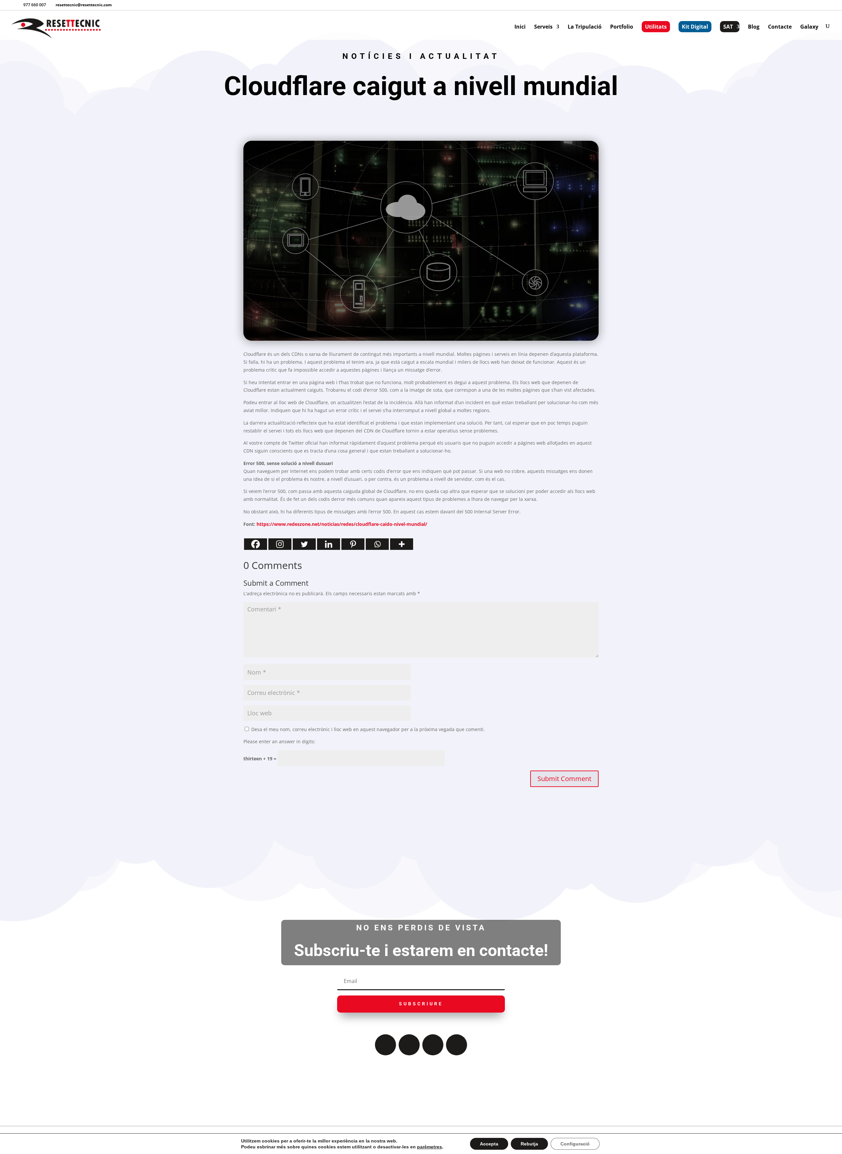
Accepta (489, 1143)
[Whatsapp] (377, 544)
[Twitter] (304, 544)
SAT (728, 26)
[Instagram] (279, 544)
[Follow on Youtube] (456, 1044)
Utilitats (656, 26)
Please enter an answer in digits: (279, 741)
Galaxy (809, 27)
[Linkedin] (328, 544)
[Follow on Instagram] (432, 1044)
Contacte (780, 27)
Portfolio (621, 27)
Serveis (543, 27)
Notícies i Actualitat (421, 56)
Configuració (575, 1143)
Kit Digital (695, 26)
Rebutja (529, 1143)
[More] (401, 544)
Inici (520, 27)
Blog (753, 27)
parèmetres (429, 1146)
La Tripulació (585, 27)
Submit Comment (564, 778)
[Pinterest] (352, 544)
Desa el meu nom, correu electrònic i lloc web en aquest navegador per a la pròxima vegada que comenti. (368, 729)
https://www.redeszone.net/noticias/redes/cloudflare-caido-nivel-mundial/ (342, 524)
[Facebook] (255, 544)
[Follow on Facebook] (385, 1044)
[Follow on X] (409, 1044)
